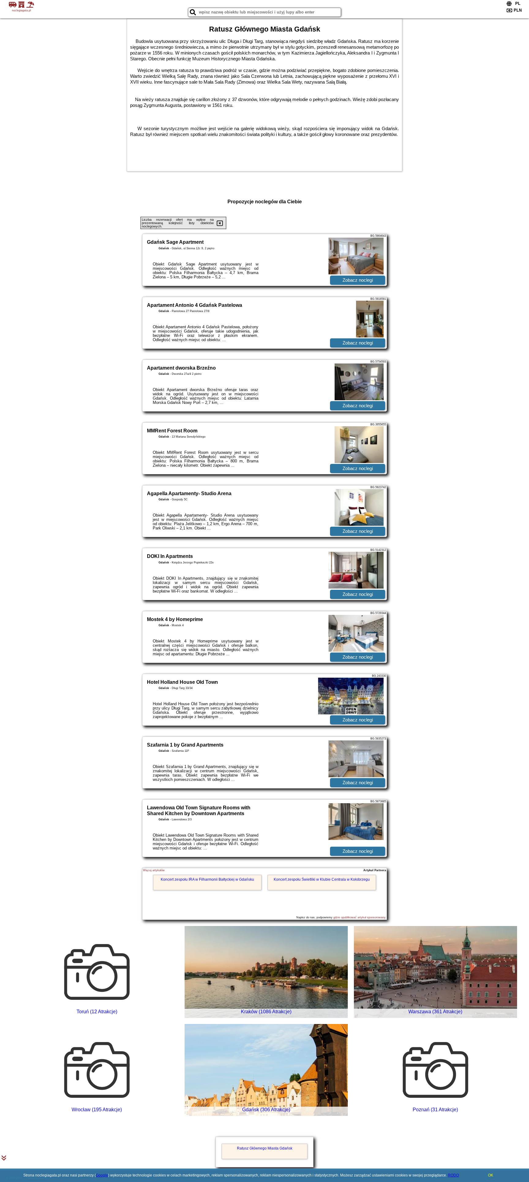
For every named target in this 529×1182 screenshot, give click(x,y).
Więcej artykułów (154, 870)
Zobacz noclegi (358, 280)
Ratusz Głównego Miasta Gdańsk (264, 1148)
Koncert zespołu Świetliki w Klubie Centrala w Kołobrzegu (322, 879)
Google (102, 1175)
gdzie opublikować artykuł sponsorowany (359, 917)
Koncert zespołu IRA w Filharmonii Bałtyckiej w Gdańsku (207, 879)
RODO (453, 1175)
